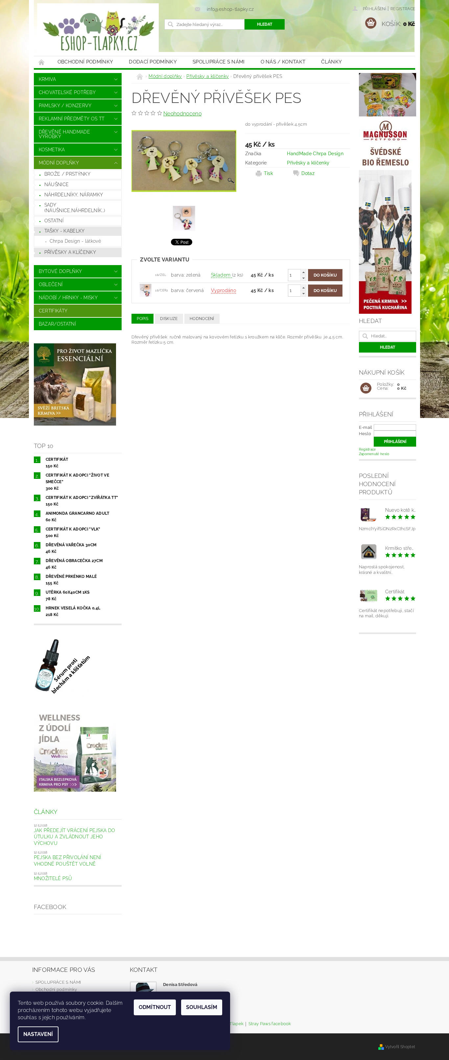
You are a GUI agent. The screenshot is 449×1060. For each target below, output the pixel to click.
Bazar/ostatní (57, 324)
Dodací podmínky (153, 62)
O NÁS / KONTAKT (283, 62)
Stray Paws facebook (269, 1024)
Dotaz (308, 173)
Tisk (268, 173)
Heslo (365, 433)
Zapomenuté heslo (374, 454)
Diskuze (168, 318)
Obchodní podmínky (85, 62)
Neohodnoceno (182, 114)
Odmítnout (155, 1007)
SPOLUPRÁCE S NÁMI (219, 62)
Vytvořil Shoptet (400, 1046)
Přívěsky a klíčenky (70, 252)
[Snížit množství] (303, 278)
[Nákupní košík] (365, 388)
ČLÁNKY (331, 62)
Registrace (402, 9)
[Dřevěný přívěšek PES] (145, 290)
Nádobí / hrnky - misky (68, 297)
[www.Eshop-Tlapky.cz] (98, 31)
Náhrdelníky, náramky (73, 194)
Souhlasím (201, 1007)
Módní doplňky (59, 162)
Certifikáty (53, 310)
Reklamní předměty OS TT (71, 118)
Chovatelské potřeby (67, 92)
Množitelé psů (53, 878)
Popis (142, 318)
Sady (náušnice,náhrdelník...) (75, 207)
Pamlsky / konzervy (65, 105)
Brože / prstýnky (67, 174)
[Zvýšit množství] (303, 272)
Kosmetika (52, 149)
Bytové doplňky (60, 271)
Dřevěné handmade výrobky (64, 134)
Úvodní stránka (42, 62)
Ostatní (53, 220)
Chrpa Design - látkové (75, 241)
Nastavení (38, 1034)
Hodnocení (202, 318)
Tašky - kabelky (64, 231)
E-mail (365, 427)
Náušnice (56, 184)
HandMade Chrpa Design (315, 153)
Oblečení (51, 284)
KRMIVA (47, 79)
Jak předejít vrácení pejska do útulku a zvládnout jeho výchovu (74, 837)
